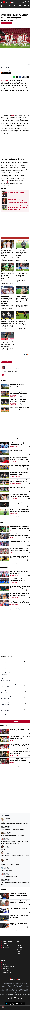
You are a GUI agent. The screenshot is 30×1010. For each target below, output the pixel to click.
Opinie (11, 530)
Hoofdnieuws (13, 446)
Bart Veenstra (6, 25)
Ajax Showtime (5, 80)
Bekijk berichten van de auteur (11, 371)
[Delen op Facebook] (20, 77)
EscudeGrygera (7, 832)
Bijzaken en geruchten (7, 22)
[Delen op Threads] (17, 77)
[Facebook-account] (11, 998)
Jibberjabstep (7, 818)
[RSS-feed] (18, 998)
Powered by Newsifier (15, 1007)
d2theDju (6, 846)
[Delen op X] (23, 77)
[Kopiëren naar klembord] (28, 77)
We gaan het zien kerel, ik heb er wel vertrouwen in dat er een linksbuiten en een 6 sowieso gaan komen (15, 863)
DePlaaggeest (7, 859)
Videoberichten (13, 733)
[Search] (23, 2)
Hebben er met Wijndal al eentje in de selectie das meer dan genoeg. (15, 883)
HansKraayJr (7, 826)
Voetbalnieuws (13, 575)
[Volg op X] (3, 375)
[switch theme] (26, 2)
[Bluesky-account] (22, 998)
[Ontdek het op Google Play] (10, 1003)
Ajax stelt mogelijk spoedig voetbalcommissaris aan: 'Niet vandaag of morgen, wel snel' (17, 194)
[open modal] (28, 2)
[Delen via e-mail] (25, 77)
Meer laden (15, 721)
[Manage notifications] (3, 1007)
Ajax (12, 115)
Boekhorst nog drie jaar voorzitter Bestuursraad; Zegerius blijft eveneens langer (17, 200)
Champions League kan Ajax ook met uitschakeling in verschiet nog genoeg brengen (18, 207)
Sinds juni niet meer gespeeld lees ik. (9, 876)
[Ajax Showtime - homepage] (8, 2)
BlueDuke (6, 867)
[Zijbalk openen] (1, 2)
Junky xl (3, 849)
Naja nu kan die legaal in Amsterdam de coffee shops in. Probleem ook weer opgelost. (15, 856)
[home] (2, 6)
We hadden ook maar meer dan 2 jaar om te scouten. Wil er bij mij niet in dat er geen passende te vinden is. (14, 842)
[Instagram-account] (15, 998)
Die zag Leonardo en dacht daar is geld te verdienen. (12, 829)
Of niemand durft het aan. (6, 870)
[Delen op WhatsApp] (14, 77)
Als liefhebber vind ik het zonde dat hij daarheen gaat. (12, 835)
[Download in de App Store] (20, 1003)
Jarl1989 (6, 852)
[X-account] (8, 998)
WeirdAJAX (6, 838)
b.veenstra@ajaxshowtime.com (10, 182)
